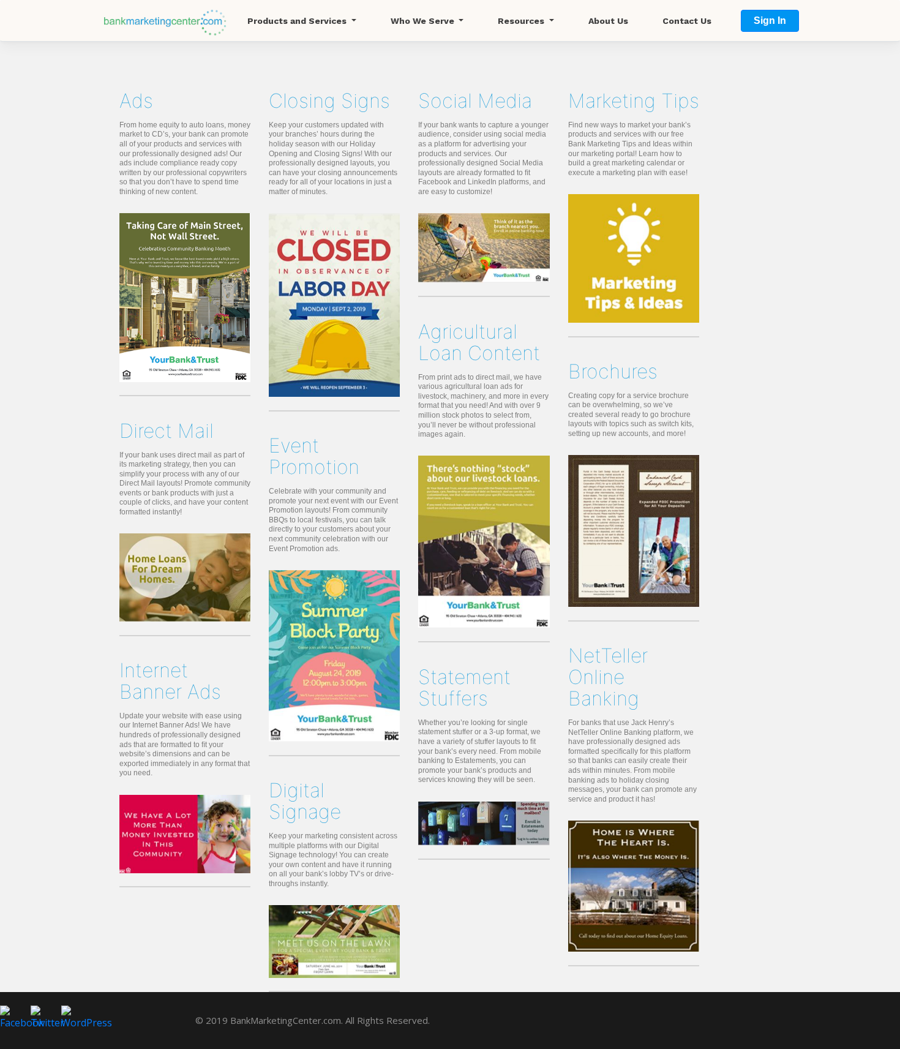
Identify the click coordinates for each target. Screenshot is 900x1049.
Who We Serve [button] (424, 21)
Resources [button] (522, 21)
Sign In (770, 20)
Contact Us (686, 21)
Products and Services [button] (298, 21)
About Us (608, 21)
